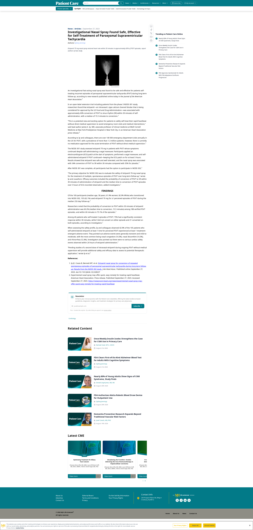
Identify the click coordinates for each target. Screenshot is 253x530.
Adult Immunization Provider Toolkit (125, 9)
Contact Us (60, 500)
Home (168, 513)
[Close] (250, 525)
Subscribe (137, 306)
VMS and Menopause (88, 9)
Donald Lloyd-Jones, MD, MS (105, 383)
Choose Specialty (62, 9)
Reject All (195, 525)
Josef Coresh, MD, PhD (103, 420)
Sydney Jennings (101, 364)
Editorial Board (87, 496)
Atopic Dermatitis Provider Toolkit (105, 9)
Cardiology (72, 318)
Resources (155, 3)
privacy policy (107, 310)
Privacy (85, 500)
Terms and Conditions (90, 498)
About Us (59, 496)
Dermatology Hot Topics (143, 9)
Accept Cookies (209, 525)
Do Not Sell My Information (119, 496)
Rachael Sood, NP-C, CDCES (105, 345)
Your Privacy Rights (116, 498)
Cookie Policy (20, 528)
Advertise (59, 498)
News (127, 3)
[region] (126, 525)
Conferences (144, 3)
